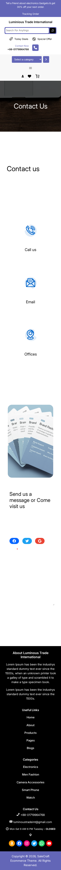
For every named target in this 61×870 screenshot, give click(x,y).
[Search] (53, 30)
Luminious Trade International (30, 22)
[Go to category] (46, 59)
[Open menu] (30, 68)
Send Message (23, 612)
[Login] (22, 76)
